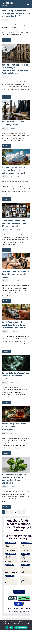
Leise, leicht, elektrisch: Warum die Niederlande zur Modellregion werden (16, 274)
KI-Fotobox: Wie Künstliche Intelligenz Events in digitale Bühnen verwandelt (14, 223)
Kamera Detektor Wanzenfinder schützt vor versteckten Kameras (15, 376)
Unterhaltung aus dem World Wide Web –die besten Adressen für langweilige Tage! (16, 13)
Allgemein (5, 20)
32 (19, 512)
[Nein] (30, 625)
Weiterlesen (6, 40)
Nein (11, 627)
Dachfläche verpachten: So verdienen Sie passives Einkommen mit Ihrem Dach (13, 170)
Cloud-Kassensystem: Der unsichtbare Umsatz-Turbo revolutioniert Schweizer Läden (15, 325)
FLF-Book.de (7, 3)
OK (7, 627)
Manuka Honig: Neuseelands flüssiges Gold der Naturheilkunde (14, 426)
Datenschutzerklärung (21, 627)
